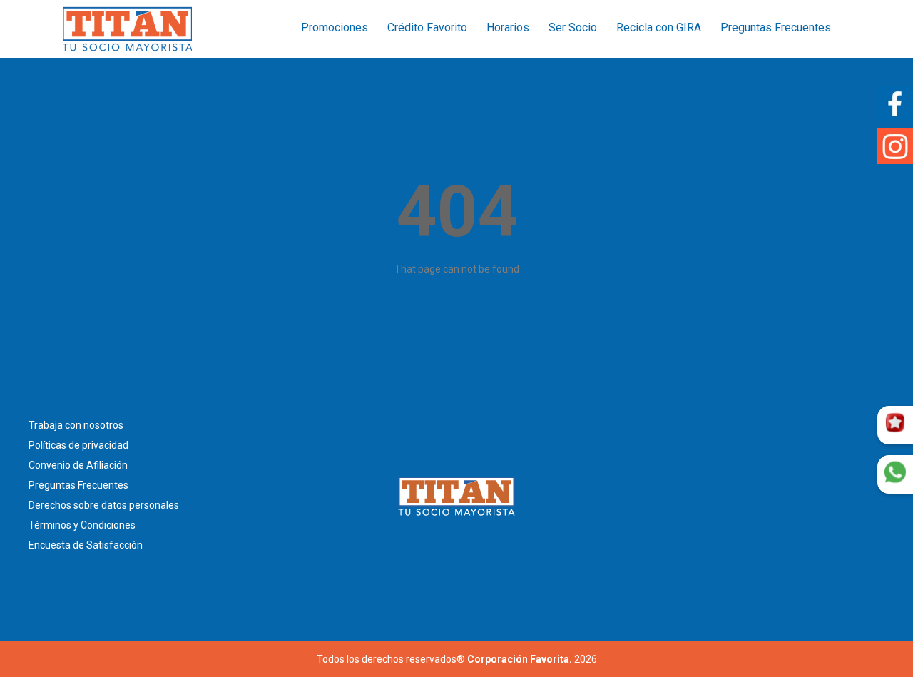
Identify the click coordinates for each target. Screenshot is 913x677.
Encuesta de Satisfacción (86, 545)
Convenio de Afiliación (78, 465)
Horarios (507, 27)
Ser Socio (573, 27)
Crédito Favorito (427, 27)
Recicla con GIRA (658, 27)
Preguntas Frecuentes (775, 27)
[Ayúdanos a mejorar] (895, 425)
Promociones (334, 27)
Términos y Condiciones (82, 525)
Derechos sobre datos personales (104, 505)
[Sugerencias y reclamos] (895, 474)
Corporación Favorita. (519, 659)
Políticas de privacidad (78, 445)
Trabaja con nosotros (76, 425)
